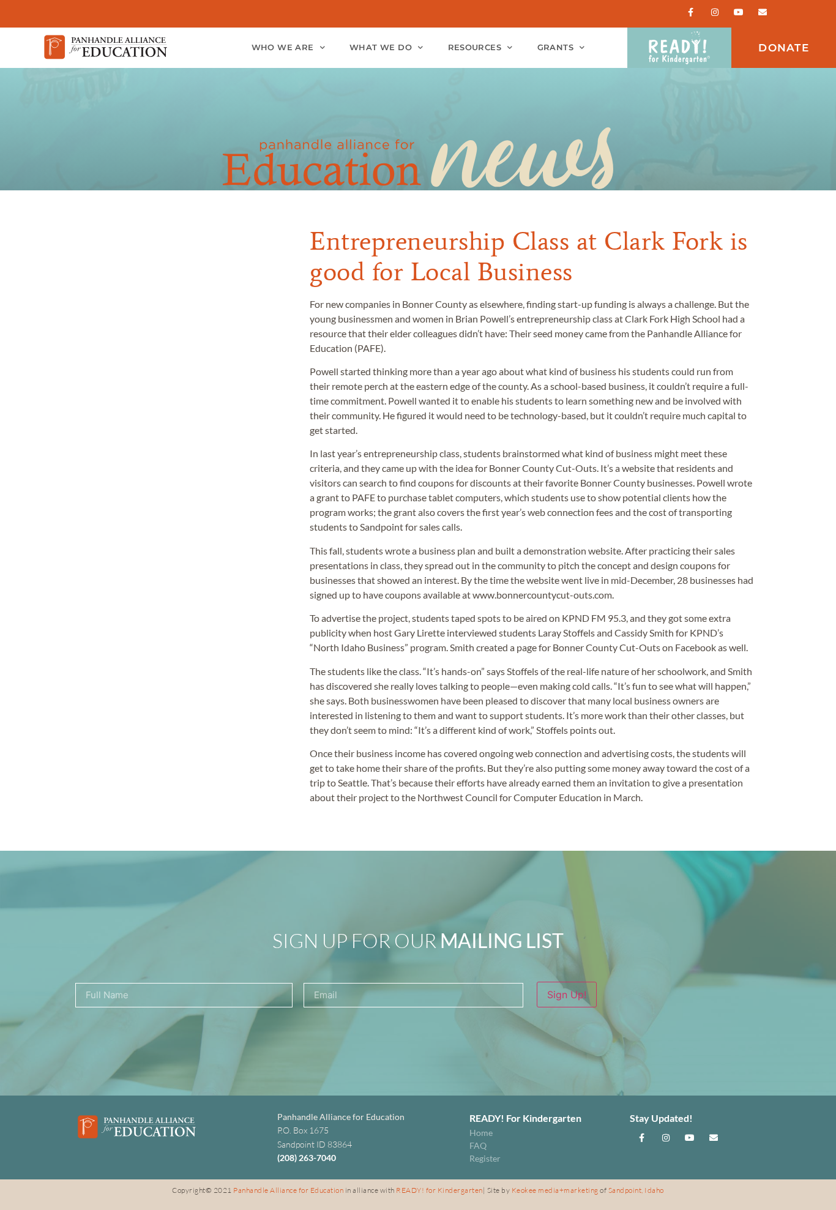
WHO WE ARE (283, 47)
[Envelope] (763, 12)
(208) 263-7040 (306, 1157)
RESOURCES (475, 47)
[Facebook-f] (691, 12)
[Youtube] (739, 12)
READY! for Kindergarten (439, 1190)
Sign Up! (566, 994)
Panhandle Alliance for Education (288, 1190)
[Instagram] (714, 12)
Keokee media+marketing (556, 1190)
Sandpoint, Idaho (636, 1190)
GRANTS (555, 47)
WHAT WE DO (380, 47)
